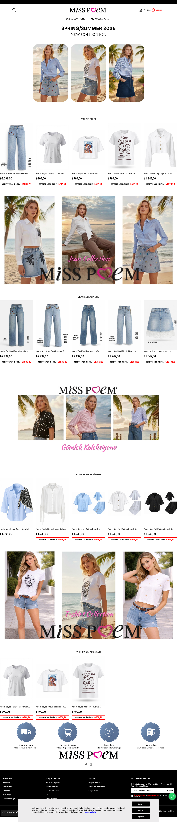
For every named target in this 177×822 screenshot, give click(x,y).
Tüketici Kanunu (52, 787)
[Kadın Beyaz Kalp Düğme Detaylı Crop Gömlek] (160, 147)
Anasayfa (6, 783)
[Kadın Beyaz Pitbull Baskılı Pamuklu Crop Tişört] (88, 147)
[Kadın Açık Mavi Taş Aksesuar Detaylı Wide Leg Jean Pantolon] (52, 325)
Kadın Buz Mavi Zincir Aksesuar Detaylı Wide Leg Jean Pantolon (123, 351)
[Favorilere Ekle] (16, 154)
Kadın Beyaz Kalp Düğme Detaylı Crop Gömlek (159, 173)
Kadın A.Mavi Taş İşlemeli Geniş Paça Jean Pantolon (15, 173)
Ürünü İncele (24, 154)
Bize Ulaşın (7, 795)
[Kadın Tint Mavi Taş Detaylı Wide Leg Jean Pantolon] (88, 325)
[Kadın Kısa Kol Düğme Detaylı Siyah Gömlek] (160, 503)
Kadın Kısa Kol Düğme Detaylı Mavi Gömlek (87, 529)
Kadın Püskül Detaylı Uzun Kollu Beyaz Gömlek (51, 529)
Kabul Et (141, 804)
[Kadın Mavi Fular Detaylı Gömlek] (16, 503)
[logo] (88, 754)
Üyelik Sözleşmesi (53, 783)
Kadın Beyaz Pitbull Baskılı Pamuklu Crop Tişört (87, 173)
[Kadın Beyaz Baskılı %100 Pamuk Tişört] (124, 147)
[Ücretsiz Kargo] (26, 732)
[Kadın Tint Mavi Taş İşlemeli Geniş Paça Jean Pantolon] (16, 325)
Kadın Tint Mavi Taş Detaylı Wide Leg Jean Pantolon (87, 351)
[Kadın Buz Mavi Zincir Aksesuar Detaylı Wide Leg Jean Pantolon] (124, 325)
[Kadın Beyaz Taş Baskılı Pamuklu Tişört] (52, 147)
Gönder (170, 791)
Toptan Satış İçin (9, 799)
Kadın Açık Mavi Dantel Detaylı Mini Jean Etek (159, 351)
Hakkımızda (7, 787)
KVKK (48, 795)
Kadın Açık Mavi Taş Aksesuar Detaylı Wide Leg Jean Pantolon (51, 351)
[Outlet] (88, 418)
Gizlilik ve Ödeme (52, 791)
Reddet (141, 810)
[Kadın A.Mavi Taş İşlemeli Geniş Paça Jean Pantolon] (16, 147)
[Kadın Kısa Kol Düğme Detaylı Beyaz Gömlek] (124, 503)
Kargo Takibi (93, 791)
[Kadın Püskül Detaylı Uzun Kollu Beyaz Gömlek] (52, 503)
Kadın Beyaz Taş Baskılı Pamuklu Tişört (51, 173)
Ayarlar (141, 816)
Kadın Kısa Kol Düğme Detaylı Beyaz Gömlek (123, 529)
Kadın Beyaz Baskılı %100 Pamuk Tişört (123, 173)
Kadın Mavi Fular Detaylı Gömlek (14, 529)
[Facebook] (85, 764)
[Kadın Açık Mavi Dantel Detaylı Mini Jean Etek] (160, 325)
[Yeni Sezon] (88, 68)
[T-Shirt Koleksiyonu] (88, 595)
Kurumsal (6, 791)
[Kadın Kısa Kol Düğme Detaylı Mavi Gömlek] (88, 503)
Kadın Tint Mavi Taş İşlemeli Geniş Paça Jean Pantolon (15, 351)
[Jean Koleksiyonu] (88, 240)
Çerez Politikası (91, 812)
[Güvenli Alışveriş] (67, 732)
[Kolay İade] (109, 732)
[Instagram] (91, 764)
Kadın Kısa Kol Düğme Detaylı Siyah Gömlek (159, 529)
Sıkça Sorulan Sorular (96, 787)
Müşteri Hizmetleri (95, 783)
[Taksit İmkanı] (150, 732)
